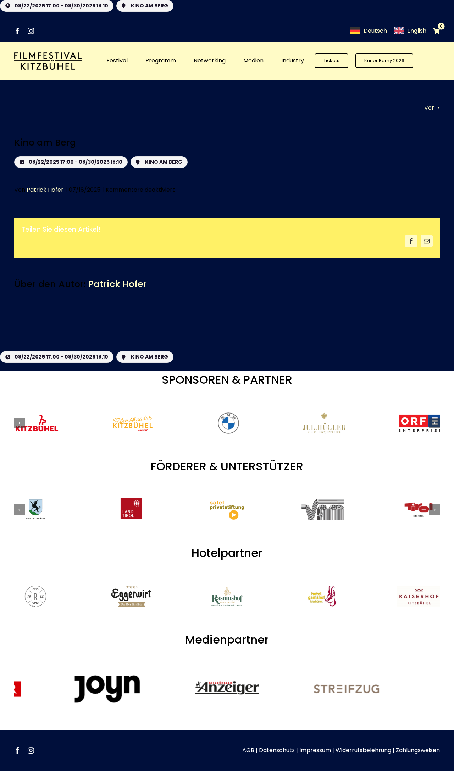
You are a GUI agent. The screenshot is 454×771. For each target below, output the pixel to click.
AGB (248, 750)
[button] (19, 423)
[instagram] (31, 31)
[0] (433, 31)
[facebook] (17, 31)
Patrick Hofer (45, 190)
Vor (429, 108)
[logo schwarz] (48, 55)
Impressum (315, 750)
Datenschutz (277, 750)
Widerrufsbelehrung (363, 750)
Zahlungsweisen (418, 750)
